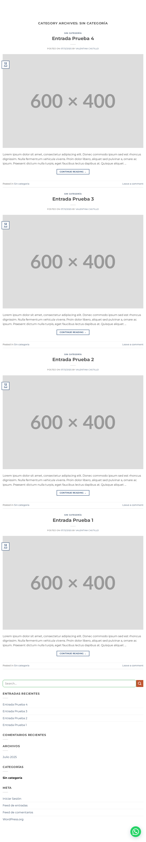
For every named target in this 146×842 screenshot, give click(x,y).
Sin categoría (73, 33)
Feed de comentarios (18, 812)
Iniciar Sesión (12, 798)
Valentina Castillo (87, 48)
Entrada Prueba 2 (73, 359)
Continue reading (73, 171)
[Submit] (139, 683)
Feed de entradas (15, 805)
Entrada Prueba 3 (73, 199)
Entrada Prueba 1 (73, 520)
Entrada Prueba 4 (73, 38)
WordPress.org (13, 819)
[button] (135, 831)
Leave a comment (132, 183)
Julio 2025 (10, 757)
